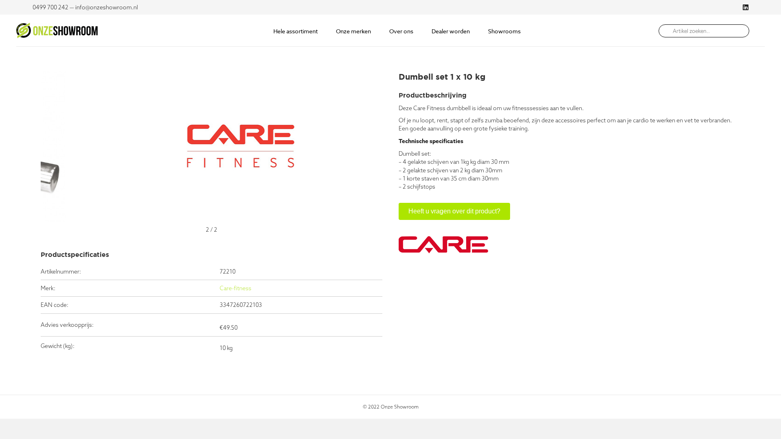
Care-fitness (235, 288)
